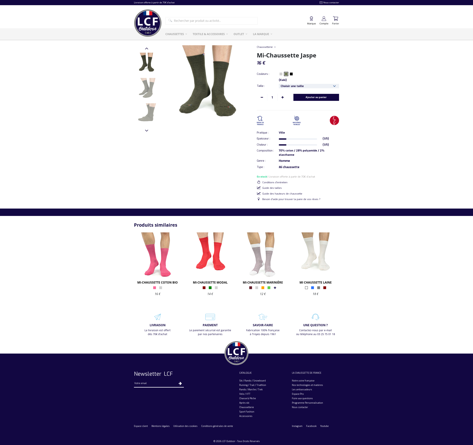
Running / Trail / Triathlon (252, 385)
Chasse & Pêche (247, 398)
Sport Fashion (246, 411)
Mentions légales (161, 426)
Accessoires (245, 416)
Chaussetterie (265, 47)
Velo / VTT (244, 394)
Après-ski (244, 402)
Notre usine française (303, 380)
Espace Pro (298, 394)
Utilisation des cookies (185, 426)
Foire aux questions (302, 398)
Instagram (297, 426)
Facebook (311, 426)
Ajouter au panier (316, 97)
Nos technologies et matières (307, 385)
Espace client (141, 426)
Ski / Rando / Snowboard (252, 380)
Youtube (324, 426)
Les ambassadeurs (302, 389)
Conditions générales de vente (217, 426)
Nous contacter (300, 407)
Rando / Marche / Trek (251, 389)
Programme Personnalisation (307, 402)
